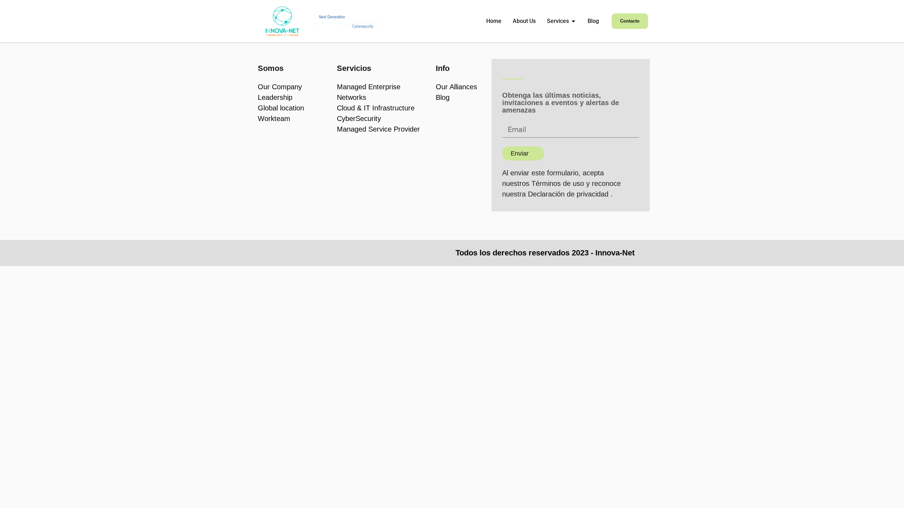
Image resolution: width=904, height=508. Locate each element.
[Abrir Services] (573, 21)
